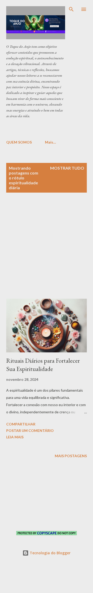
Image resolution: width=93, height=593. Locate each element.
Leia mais (15, 437)
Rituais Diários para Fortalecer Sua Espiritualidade (43, 365)
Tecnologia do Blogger (50, 552)
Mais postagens (71, 456)
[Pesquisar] (71, 9)
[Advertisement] (49, 128)
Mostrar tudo (67, 167)
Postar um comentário (30, 430)
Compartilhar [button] (20, 424)
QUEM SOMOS (19, 142)
